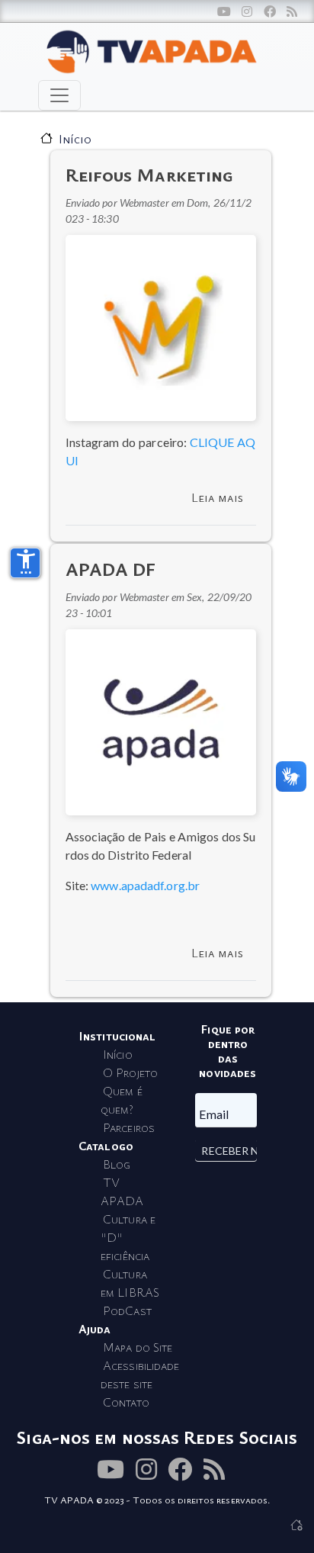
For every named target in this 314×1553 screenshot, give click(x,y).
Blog (116, 1164)
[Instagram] (247, 11)
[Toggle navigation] (59, 95)
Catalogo (105, 1145)
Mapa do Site (137, 1347)
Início (75, 138)
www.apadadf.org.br (145, 885)
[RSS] (292, 11)
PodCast (127, 1310)
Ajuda (94, 1328)
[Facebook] (270, 11)
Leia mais (217, 497)
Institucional (116, 1035)
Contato (126, 1402)
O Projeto (130, 1072)
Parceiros (129, 1127)
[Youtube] (224, 11)
